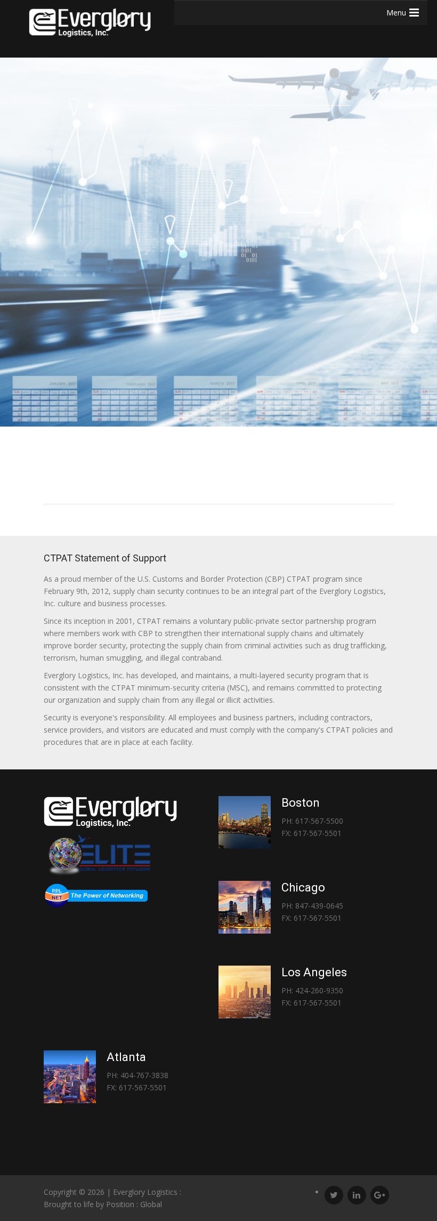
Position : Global (134, 1204)
